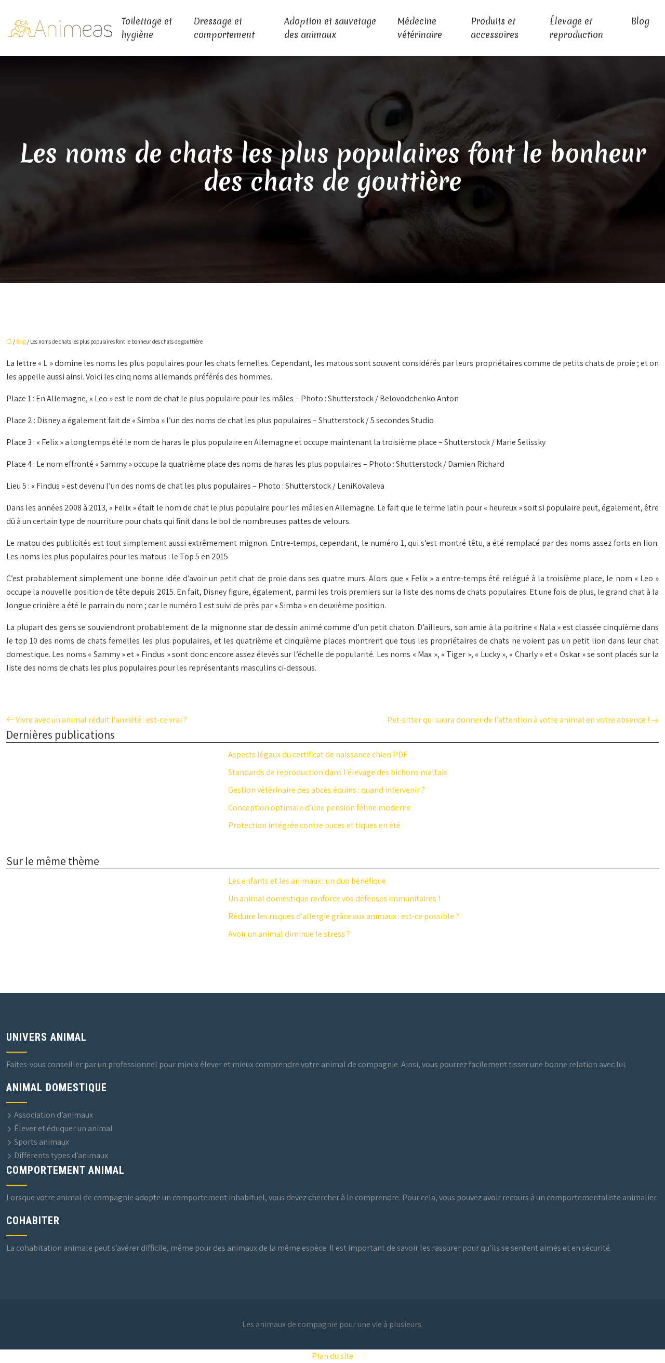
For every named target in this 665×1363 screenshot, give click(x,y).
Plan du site (332, 1356)
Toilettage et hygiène (147, 28)
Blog (640, 21)
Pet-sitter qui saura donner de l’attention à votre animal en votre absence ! (518, 719)
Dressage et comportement (224, 28)
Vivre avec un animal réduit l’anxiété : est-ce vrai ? (101, 719)
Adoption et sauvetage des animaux (330, 28)
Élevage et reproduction (576, 28)
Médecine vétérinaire (419, 28)
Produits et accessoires (494, 28)
